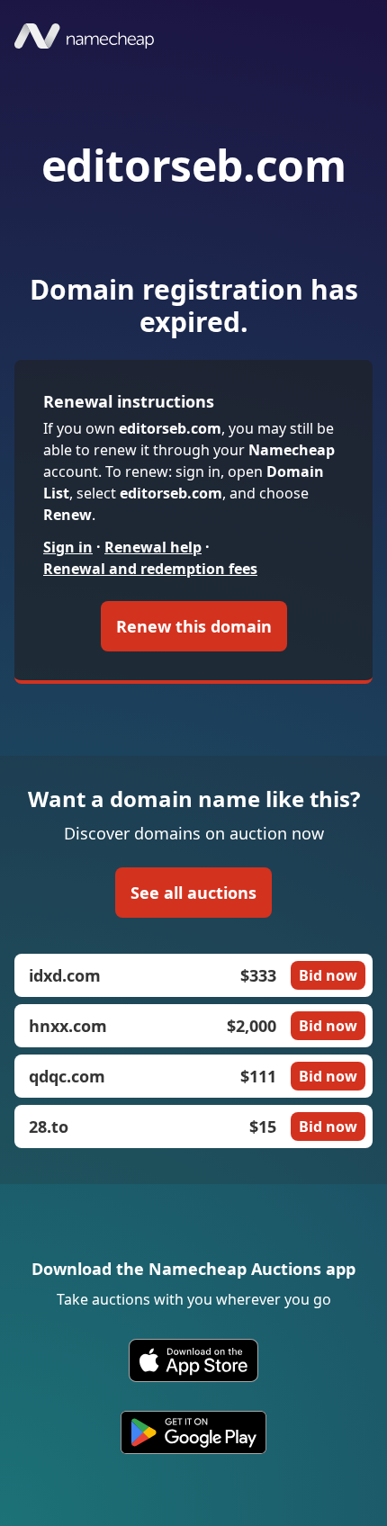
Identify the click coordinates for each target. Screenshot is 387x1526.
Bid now (328, 975)
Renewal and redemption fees (150, 569)
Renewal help (153, 547)
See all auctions (193, 892)
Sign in (68, 547)
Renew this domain (194, 626)
